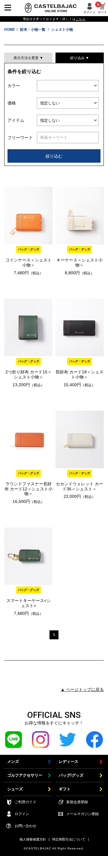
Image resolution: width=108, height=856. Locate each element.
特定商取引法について (68, 839)
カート (102, 8)
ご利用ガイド (25, 802)
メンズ (13, 761)
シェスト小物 (62, 29)
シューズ (15, 789)
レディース (68, 761)
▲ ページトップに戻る (82, 689)
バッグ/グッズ (71, 775)
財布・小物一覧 (33, 29)
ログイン (89, 12)
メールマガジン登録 (82, 814)
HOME (9, 29)
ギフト (64, 789)
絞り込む (54, 156)
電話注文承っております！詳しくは (54, 19)
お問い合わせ (25, 826)
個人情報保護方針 (33, 839)
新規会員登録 (77, 802)
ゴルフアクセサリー (24, 775)
